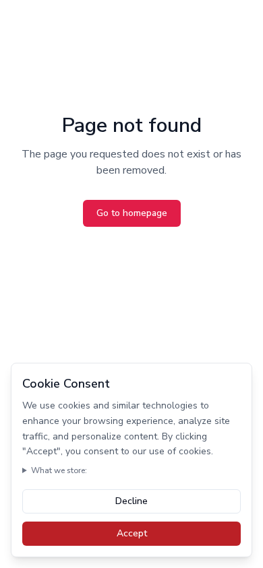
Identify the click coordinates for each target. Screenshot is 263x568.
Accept (132, 533)
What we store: (59, 470)
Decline (131, 501)
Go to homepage (131, 213)
